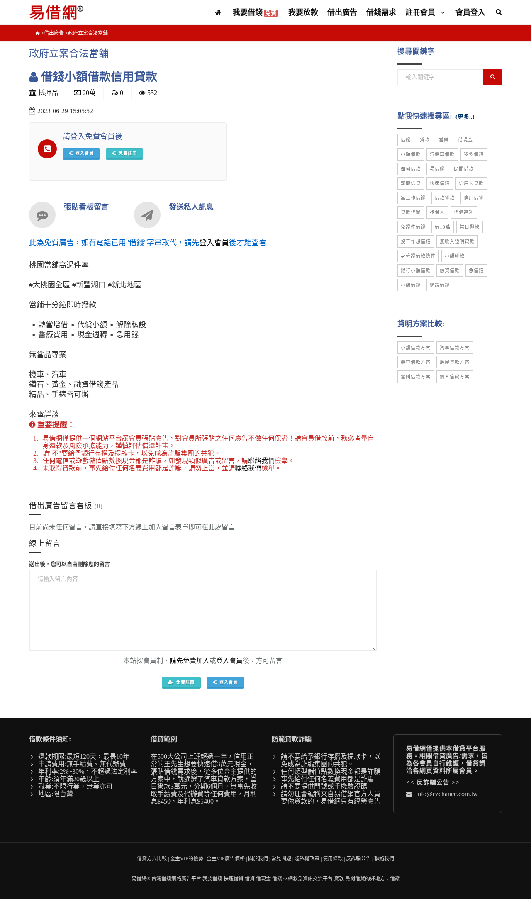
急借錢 (476, 270)
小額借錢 (411, 285)
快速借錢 (440, 183)
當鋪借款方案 (416, 376)
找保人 (437, 212)
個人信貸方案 (455, 376)
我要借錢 (255, 12)
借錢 (406, 139)
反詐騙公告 (433, 782)
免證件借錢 (413, 226)
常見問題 (281, 859)
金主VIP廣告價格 (226, 859)
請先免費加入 (189, 660)
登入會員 (214, 243)
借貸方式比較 (152, 859)
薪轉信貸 (411, 183)
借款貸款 (445, 197)
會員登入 (470, 12)
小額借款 (411, 154)
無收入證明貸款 (457, 241)
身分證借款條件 (418, 255)
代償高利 (464, 212)
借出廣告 (342, 12)
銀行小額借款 (416, 270)
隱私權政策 (307, 859)
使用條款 (333, 859)
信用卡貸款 (471, 183)
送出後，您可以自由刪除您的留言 (69, 564)
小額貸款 (455, 255)
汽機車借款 (442, 154)
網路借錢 (440, 285)
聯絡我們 (261, 460)
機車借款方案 (416, 362)
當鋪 (444, 139)
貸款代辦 (411, 212)
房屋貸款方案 (455, 362)
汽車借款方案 (455, 347)
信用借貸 (474, 197)
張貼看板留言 (86, 207)
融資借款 (450, 270)
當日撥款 (470, 226)
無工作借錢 (413, 197)
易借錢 (437, 168)
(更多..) (465, 117)
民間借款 (464, 168)
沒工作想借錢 (416, 241)
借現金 (465, 139)
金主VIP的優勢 (186, 859)
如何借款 (411, 168)
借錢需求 (381, 12)
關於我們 (258, 859)
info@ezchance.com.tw (447, 793)
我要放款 (303, 12)
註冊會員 (421, 12)
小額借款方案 (416, 347)
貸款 (425, 139)
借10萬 (443, 226)
